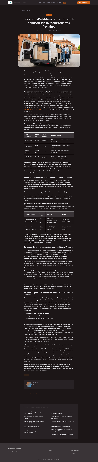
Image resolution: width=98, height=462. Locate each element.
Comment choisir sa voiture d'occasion (60, 426)
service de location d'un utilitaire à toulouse (36, 109)
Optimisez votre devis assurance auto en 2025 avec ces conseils (62, 422)
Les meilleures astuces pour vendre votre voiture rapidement (34, 431)
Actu (44, 2)
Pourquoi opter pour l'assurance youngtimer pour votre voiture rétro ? (62, 434)
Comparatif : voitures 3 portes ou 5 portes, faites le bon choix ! (34, 412)
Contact (73, 453)
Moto (48, 2)
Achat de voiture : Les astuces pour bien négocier (33, 417)
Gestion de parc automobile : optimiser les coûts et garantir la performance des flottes (62, 430)
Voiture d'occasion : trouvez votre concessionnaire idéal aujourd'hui (32, 426)
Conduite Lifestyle (20, 2)
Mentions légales (75, 450)
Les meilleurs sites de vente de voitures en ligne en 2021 (61, 417)
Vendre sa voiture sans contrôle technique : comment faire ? (34, 422)
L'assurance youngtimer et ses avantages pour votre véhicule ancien (62, 412)
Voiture (64, 2)
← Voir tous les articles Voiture (32, 394)
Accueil (39, 2)
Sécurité (59, 2)
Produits (53, 2)
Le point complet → (83, 2)
